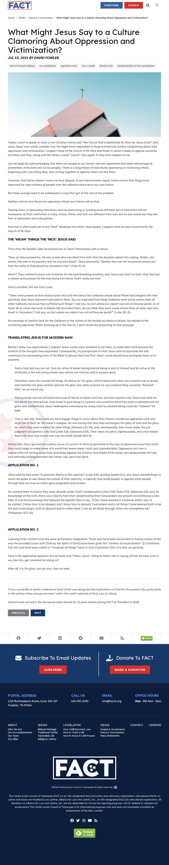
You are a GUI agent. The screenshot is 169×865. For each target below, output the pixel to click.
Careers (155, 725)
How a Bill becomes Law (77, 729)
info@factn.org (111, 701)
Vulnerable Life (46, 735)
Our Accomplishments (20, 732)
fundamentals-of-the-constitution (136, 65)
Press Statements (109, 735)
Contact (136, 725)
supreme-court (69, 65)
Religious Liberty (47, 739)
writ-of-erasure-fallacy (22, 65)
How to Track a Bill (73, 732)
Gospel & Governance (112, 729)
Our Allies (13, 739)
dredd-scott (106, 65)
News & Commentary (112, 732)
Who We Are (15, 729)
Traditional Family (48, 732)
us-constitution (47, 65)
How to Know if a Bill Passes (79, 735)
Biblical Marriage (47, 729)
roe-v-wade (88, 65)
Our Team (13, 735)
